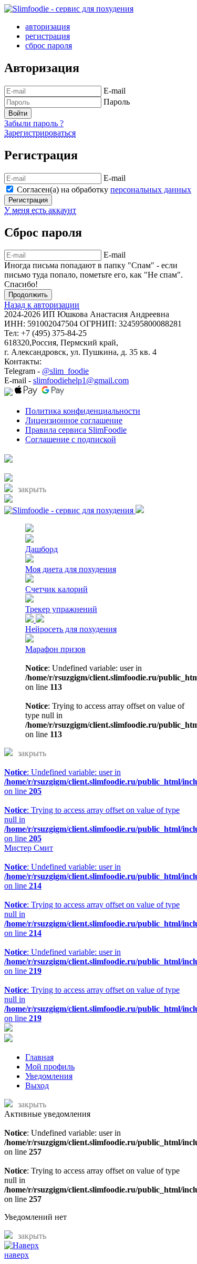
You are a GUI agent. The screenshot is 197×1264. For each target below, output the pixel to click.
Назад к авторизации (41, 304)
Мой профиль (50, 1066)
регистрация (47, 36)
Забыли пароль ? (34, 123)
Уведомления (48, 1076)
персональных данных (150, 189)
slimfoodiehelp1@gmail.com (81, 380)
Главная (39, 1057)
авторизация (47, 26)
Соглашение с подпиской (70, 439)
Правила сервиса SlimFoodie (76, 429)
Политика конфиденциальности (82, 410)
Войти (17, 113)
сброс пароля (48, 45)
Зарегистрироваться (40, 132)
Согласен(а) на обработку (104, 189)
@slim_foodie (65, 370)
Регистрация (28, 200)
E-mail (114, 90)
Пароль (116, 101)
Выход (37, 1085)
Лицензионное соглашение (73, 420)
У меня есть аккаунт (40, 210)
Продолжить (28, 295)
